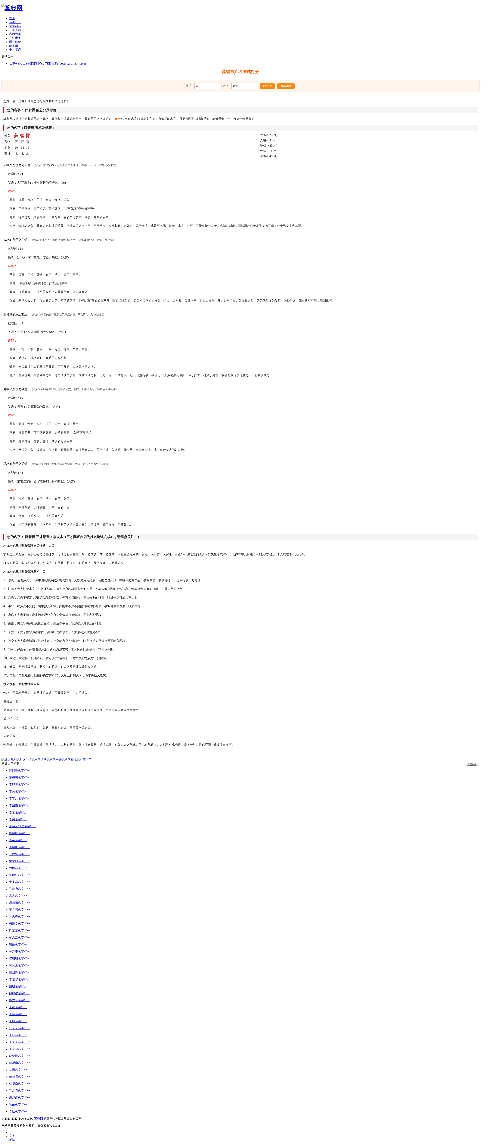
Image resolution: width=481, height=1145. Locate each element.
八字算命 (15, 30)
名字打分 (15, 22)
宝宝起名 (15, 26)
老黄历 (13, 45)
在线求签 (15, 38)
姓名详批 (286, 86)
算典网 (38, 1118)
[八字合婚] (54, 759)
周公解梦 (15, 41)
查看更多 (471, 764)
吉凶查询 (15, 34)
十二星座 (15, 49)
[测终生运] (24, 759)
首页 (12, 18)
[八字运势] (39, 759)
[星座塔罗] (84, 759)
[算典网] (12, 8)
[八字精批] (69, 759)
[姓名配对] (9, 759)
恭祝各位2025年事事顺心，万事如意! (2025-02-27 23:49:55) (47, 63)
